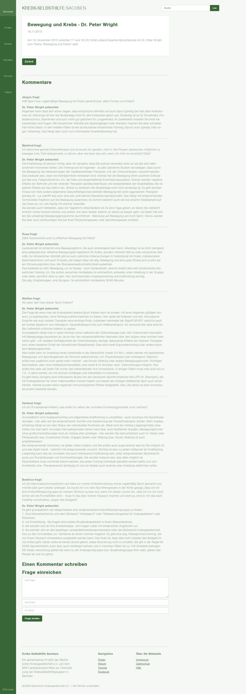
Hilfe (138, 668)
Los (215, 8)
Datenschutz (143, 663)
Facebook (103, 672)
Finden (101, 659)
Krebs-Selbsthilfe (54, 8)
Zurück (29, 61)
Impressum (142, 659)
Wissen (102, 663)
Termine (102, 668)
